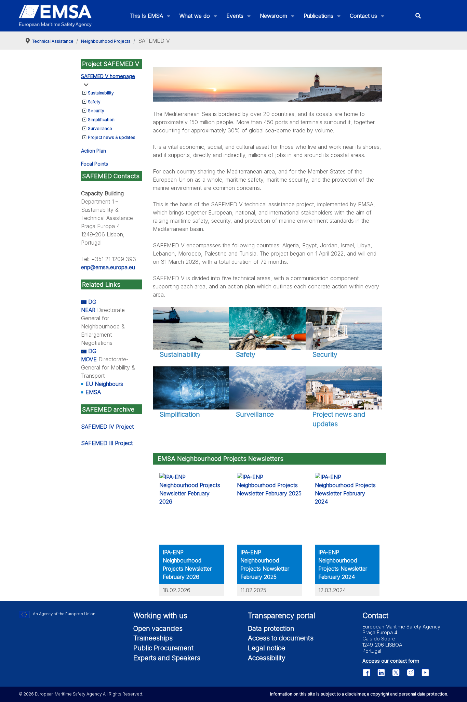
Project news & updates (111, 137)
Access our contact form (390, 661)
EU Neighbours (104, 383)
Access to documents (280, 638)
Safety (94, 101)
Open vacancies (158, 628)
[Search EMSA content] (418, 16)
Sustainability (101, 92)
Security (96, 110)
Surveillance (100, 128)
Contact (375, 615)
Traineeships (153, 638)
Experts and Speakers (166, 658)
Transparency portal (281, 615)
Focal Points (94, 164)
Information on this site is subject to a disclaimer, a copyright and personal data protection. (359, 694)
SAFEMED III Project (107, 443)
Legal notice (266, 648)
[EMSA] (55, 16)
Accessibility (266, 658)
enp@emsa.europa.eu (108, 267)
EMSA (93, 392)
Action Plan (93, 151)
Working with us (160, 615)
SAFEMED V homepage (108, 76)
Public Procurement (163, 648)
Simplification (101, 119)
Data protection (271, 628)
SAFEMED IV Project (107, 426)
